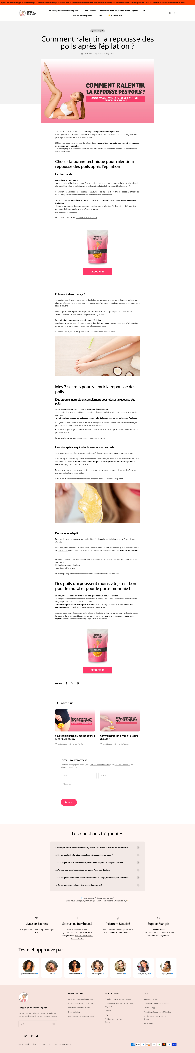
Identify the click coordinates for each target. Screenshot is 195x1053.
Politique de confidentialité (100, 765)
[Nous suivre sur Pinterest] (31, 1036)
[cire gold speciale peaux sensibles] (97, 252)
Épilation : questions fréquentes (118, 999)
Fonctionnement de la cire (79, 1008)
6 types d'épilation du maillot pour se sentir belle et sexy (75, 737)
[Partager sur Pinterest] (78, 683)
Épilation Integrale (98, 31)
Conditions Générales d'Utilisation (157, 1012)
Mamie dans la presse (82, 15)
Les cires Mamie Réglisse (86, 217)
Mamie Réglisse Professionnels (81, 1016)
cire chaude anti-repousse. (66, 212)
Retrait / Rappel (150, 1008)
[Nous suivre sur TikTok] (37, 1036)
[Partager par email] (84, 683)
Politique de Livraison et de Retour (116, 1020)
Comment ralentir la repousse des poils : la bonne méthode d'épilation (94, 479)
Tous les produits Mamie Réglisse (63, 11)
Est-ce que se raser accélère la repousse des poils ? (94, 332)
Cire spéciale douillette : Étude (80, 1004)
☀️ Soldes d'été (115, 15)
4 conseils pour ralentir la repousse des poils (86, 438)
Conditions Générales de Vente (156, 1004)
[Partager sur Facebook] (66, 683)
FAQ (144, 11)
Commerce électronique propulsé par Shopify (54, 1044)
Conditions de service (122, 765)
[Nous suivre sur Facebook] (20, 1036)
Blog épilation (74, 1012)
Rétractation (149, 1023)
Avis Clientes (90, 11)
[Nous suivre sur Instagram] (25, 1036)
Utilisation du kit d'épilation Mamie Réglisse (119, 11)
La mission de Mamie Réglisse (80, 999)
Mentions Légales (151, 999)
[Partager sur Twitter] (72, 683)
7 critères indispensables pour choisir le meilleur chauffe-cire (93, 574)
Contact (100, 15)
